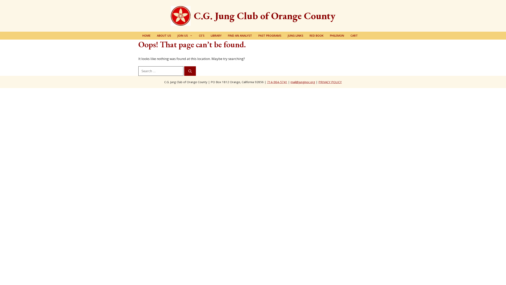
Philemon (337, 35)
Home (146, 35)
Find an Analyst (240, 35)
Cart (354, 35)
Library (216, 35)
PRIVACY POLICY (330, 82)
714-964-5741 (277, 82)
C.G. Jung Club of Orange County (264, 15)
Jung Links (295, 35)
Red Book (317, 35)
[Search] (190, 71)
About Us (164, 35)
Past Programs (269, 35)
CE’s (201, 35)
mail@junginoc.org (303, 82)
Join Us (182, 35)
